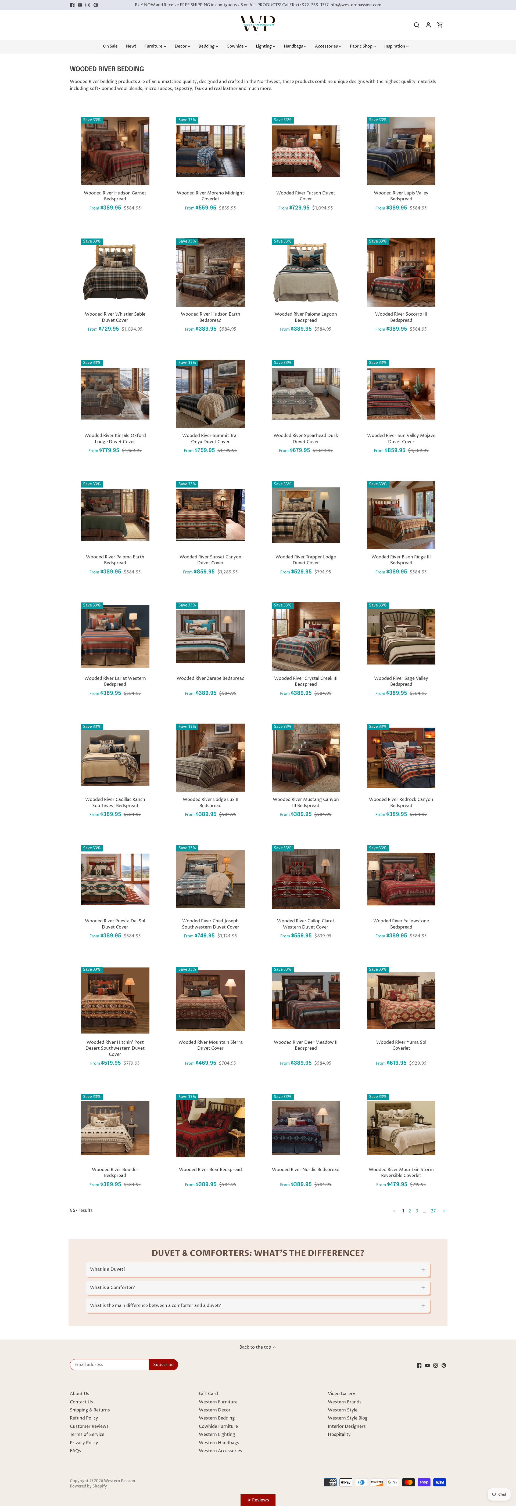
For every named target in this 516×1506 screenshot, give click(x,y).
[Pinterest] (96, 5)
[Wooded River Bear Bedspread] (210, 1128)
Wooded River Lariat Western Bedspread (115, 681)
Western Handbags (219, 1443)
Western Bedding (217, 1418)
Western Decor (215, 1410)
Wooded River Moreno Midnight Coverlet (210, 196)
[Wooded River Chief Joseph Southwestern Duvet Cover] (210, 879)
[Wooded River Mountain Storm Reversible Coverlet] (401, 1128)
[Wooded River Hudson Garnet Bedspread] (115, 151)
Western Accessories (220, 1451)
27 (433, 1211)
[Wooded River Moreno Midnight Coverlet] (210, 151)
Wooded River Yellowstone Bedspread (401, 924)
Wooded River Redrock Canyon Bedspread (401, 802)
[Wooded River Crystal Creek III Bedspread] (306, 636)
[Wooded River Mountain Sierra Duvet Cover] (210, 1000)
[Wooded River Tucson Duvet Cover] (306, 151)
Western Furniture (218, 1402)
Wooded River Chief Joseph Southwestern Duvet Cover (210, 924)
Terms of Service (87, 1435)
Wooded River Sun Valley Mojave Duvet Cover (401, 439)
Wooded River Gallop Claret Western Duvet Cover (305, 924)
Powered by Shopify (88, 1486)
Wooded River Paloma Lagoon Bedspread (306, 317)
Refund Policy (84, 1418)
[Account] (428, 25)
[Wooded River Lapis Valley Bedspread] (401, 151)
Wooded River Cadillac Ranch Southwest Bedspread (115, 802)
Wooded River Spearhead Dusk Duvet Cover (306, 439)
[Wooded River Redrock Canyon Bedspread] (401, 758)
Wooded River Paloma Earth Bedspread (115, 560)
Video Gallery (341, 1394)
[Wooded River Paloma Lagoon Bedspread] (306, 272)
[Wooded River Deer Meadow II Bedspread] (306, 1000)
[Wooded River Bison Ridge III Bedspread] (401, 515)
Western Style (342, 1410)
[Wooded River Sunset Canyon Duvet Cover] (210, 515)
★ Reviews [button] (258, 1500)
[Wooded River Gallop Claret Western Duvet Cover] (306, 879)
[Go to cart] (440, 25)
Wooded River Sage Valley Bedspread (401, 681)
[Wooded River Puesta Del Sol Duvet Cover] (115, 879)
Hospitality (339, 1435)
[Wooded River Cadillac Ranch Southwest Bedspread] (115, 758)
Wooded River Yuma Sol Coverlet (401, 1045)
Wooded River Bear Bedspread (210, 1170)
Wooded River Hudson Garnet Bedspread (115, 196)
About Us (79, 1394)
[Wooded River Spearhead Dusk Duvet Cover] (306, 394)
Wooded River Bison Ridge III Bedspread (401, 560)
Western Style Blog (348, 1418)
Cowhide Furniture (218, 1426)
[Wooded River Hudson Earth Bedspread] (210, 272)
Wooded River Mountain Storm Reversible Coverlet (401, 1173)
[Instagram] (87, 5)
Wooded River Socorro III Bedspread (401, 317)
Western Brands (344, 1402)
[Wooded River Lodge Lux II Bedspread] (210, 758)
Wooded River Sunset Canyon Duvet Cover (210, 560)
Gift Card (208, 1394)
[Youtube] (80, 5)
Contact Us (81, 1402)
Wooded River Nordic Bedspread (305, 1170)
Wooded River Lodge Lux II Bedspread (210, 802)
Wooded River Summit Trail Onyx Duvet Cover (210, 439)
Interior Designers (347, 1426)
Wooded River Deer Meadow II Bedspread (306, 1045)
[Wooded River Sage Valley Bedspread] (401, 636)
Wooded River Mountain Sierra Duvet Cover (210, 1045)
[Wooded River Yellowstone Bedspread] (401, 879)
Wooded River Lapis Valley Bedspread (401, 196)
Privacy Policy (84, 1443)
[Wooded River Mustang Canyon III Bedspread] (306, 758)
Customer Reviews (89, 1426)
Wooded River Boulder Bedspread (115, 1173)
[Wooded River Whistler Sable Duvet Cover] (115, 272)
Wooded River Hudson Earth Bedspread (210, 317)
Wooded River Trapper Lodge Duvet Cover (305, 560)
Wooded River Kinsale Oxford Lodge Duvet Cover (115, 439)
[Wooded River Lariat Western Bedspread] (115, 636)
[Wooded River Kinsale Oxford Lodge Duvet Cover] (115, 394)
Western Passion (119, 1481)
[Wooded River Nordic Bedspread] (306, 1128)
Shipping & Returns (90, 1410)
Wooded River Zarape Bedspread (211, 678)
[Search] (416, 25)
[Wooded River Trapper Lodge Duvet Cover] (306, 515)
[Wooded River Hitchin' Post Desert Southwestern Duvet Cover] (115, 1000)
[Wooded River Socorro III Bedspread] (401, 272)
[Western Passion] (257, 18)
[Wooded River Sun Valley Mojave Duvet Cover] (401, 394)
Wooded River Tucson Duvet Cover (305, 196)
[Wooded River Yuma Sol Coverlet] (401, 1000)
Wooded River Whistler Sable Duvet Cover (115, 317)
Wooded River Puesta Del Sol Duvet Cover (115, 924)
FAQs (75, 1451)
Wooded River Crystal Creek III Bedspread (306, 681)
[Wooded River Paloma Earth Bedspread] (115, 515)
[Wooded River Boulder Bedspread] (115, 1128)
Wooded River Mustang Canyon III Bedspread (306, 802)
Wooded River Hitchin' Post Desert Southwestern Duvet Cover (115, 1048)
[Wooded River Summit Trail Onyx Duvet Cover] (210, 394)
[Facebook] (72, 5)
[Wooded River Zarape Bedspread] (210, 636)
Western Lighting (217, 1435)
